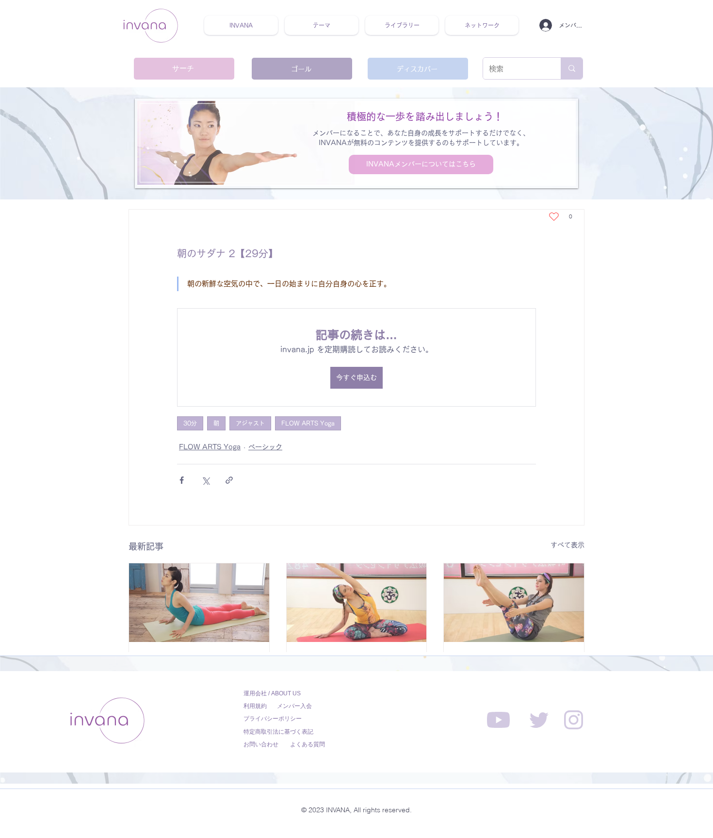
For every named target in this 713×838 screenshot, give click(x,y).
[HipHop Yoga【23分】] (357, 602)
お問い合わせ (260, 744)
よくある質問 (307, 744)
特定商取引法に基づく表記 (278, 731)
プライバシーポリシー (272, 718)
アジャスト (250, 423)
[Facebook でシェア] (181, 480)
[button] (321, 25)
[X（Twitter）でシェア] (205, 480)
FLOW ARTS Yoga (308, 423)
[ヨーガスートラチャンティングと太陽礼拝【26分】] (199, 602)
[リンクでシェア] (229, 480)
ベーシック (265, 447)
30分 (190, 423)
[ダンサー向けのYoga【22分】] (514, 602)
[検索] (572, 68)
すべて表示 (567, 545)
